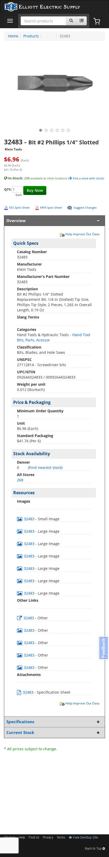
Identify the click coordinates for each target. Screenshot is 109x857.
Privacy (48, 837)
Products (31, 35)
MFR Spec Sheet (51, 207)
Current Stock (20, 732)
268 (20, 479)
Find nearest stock (45, 467)
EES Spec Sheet (19, 207)
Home (13, 35)
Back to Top (93, 848)
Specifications (20, 721)
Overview (16, 220)
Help (22, 837)
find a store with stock (87, 178)
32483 (29, 518)
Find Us (34, 837)
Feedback (103, 648)
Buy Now (35, 190)
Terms (61, 837)
